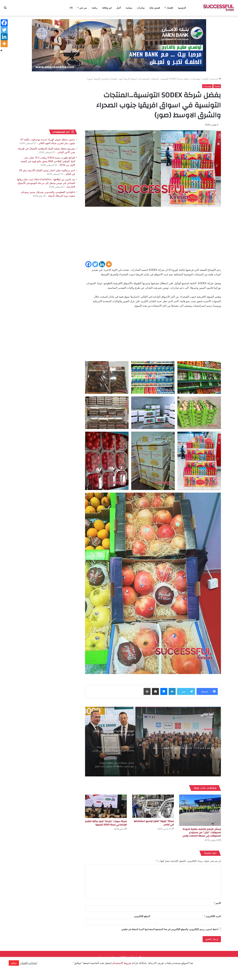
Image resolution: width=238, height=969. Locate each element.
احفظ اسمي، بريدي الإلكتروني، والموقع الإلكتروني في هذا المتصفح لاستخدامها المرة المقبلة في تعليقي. (169, 929)
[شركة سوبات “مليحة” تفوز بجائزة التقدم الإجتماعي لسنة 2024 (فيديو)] (106, 806)
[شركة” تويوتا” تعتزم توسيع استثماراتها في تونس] (153, 806)
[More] (109, 264)
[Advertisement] (153, 236)
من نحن (83, 7)
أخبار (118, 7)
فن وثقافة (107, 7)
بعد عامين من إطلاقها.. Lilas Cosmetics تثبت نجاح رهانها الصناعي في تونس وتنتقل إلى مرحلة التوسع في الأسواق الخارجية (46, 183)
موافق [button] (14, 963)
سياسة (129, 7)
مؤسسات (195, 78)
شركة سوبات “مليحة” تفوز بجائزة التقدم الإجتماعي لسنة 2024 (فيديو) (106, 823)
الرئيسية (182, 7)
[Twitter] (95, 264)
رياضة (94, 7)
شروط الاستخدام (121, 963)
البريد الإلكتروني (212, 916)
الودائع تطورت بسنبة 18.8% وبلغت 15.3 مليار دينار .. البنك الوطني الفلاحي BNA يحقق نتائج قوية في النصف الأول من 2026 (47, 161)
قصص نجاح (154, 7)
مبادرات (141, 7)
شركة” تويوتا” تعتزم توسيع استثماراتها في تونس (154, 823)
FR (71, 7)
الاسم (217, 903)
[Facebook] (88, 264)
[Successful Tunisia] (218, 7)
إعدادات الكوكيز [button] (28, 963)
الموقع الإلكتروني (142, 916)
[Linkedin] (102, 264)
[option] (153, 741)
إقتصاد (170, 7)
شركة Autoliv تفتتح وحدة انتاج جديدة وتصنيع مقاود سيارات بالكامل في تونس (179, 742)
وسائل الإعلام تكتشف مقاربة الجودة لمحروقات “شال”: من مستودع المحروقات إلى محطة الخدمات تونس (201, 832)
